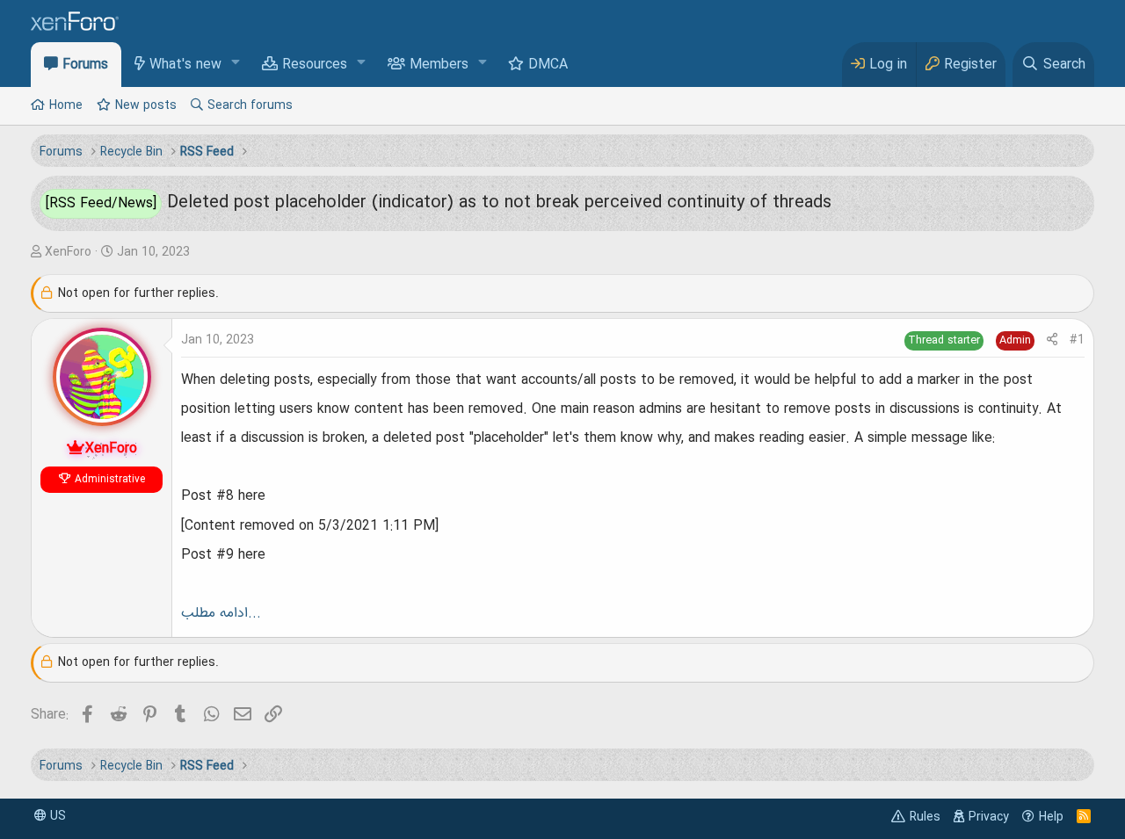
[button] (236, 63)
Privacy (989, 817)
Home (66, 105)
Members (439, 65)
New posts (146, 105)
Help (1051, 817)
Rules (925, 817)
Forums (85, 65)
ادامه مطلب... (221, 613)
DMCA (548, 65)
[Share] (1052, 340)
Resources (314, 65)
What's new (185, 65)
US (56, 816)
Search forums (250, 105)
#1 (1077, 340)
